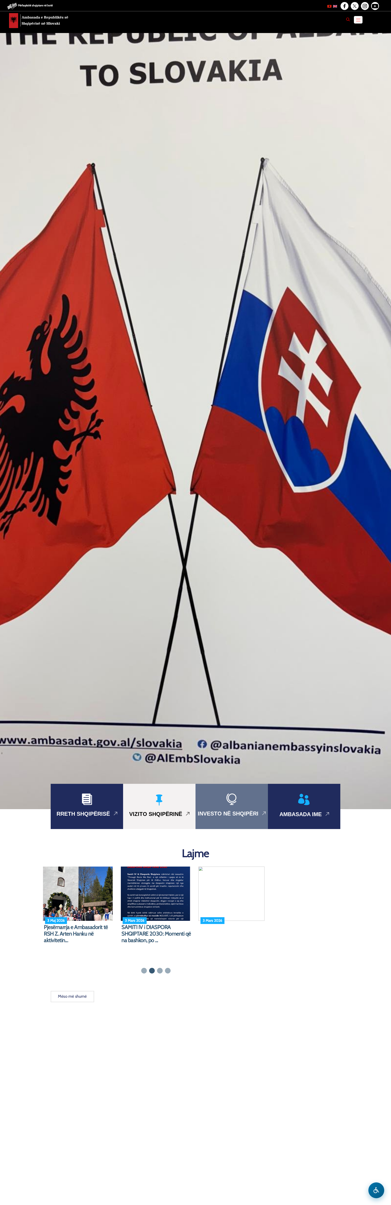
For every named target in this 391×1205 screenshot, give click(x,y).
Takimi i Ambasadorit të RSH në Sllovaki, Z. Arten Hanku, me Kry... (156, 933)
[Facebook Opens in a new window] (344, 6)
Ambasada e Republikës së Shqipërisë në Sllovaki (45, 20)
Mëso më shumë (72, 996)
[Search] (348, 19)
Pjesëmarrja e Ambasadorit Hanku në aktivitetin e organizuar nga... (234, 933)
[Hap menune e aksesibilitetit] (376, 1190)
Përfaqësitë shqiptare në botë (35, 5)
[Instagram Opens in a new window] (364, 6)
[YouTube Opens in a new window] (374, 6)
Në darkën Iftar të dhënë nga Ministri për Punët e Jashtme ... (76, 930)
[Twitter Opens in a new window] (354, 6)
